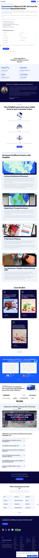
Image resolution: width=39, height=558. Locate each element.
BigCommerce (22, 545)
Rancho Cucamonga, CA (18, 500)
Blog (14, 541)
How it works (19, 146)
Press (15, 546)
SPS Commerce (22, 544)
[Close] (37, 552)
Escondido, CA (27, 507)
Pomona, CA (16, 496)
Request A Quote (33, 1)
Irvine (4, 496)
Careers (15, 543)
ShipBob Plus (34, 541)
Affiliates (21, 550)
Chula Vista (5, 500)
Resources (15, 542)
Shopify (21, 543)
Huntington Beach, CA (18, 507)
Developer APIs (22, 549)
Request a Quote (19, 351)
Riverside (27, 500)
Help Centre (15, 548)
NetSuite (21, 548)
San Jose (5, 507)
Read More (15, 345)
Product (15, 547)
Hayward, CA (27, 496)
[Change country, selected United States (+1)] (20, 35)
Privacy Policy (30, 45)
